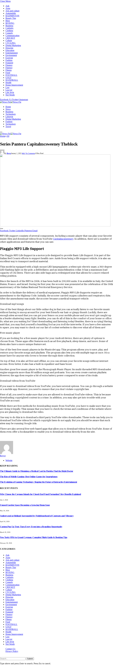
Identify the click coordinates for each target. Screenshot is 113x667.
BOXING (10, 23)
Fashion (9, 60)
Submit (30, 659)
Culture (9, 40)
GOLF (8, 77)
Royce (9, 153)
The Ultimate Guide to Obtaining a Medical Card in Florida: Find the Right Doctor (36, 471)
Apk (7, 6)
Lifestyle (9, 116)
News (8, 109)
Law (8, 87)
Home (8, 107)
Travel (8, 126)
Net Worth (10, 95)
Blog (8, 21)
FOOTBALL (11, 75)
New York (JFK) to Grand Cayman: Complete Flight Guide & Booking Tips (33, 537)
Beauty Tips (11, 18)
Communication (12, 35)
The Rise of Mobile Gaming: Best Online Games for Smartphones (28, 476)
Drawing (9, 48)
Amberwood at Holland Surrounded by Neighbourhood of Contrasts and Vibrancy (36, 516)
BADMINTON (12, 16)
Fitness (9, 70)
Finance (9, 65)
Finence (9, 68)
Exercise (9, 58)
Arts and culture (12, 11)
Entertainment (12, 53)
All (23, 153)
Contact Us (10, 649)
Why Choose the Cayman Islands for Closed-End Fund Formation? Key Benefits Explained (40, 494)
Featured (9, 63)
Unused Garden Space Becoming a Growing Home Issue (25, 505)
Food (8, 72)
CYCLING (11, 43)
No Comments (30, 153)
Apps (8, 8)
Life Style (10, 92)
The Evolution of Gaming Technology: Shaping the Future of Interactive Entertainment (38, 482)
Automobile (11, 13)
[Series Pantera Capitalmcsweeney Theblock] (55, 226)
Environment (11, 55)
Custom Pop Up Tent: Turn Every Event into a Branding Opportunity (31, 526)
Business (9, 25)
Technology (11, 114)
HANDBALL (12, 80)
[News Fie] (10, 102)
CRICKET (10, 38)
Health (8, 82)
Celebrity (10, 28)
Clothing (9, 30)
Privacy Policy (12, 651)
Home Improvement (14, 85)
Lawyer (9, 90)
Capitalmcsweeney (63, 238)
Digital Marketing (13, 45)
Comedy (9, 33)
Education (10, 50)
